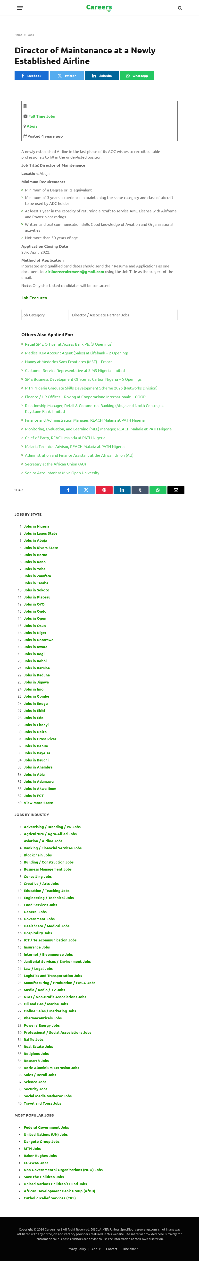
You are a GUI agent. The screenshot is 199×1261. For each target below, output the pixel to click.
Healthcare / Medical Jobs (46, 925)
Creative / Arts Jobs (41, 883)
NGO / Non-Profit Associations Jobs (55, 996)
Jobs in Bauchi (36, 760)
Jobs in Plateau (37, 597)
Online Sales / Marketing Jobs (50, 1010)
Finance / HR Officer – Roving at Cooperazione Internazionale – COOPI (86, 396)
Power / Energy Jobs (42, 1025)
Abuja (32, 126)
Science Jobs (35, 1081)
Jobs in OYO (34, 604)
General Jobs (35, 911)
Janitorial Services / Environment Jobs (57, 961)
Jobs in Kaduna (37, 675)
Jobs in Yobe (35, 568)
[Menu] (20, 7)
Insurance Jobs (37, 947)
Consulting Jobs (38, 876)
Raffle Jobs (33, 1039)
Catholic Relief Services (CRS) (50, 1197)
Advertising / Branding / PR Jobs (52, 826)
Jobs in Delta (35, 731)
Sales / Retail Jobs (40, 1074)
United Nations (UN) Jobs (46, 1134)
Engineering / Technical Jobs (49, 897)
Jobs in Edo (33, 717)
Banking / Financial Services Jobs (53, 847)
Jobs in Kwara (35, 646)
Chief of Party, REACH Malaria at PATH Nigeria (65, 437)
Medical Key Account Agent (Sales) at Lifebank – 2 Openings (77, 352)
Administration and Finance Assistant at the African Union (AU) (79, 455)
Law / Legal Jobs (38, 968)
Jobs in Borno (35, 554)
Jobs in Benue (36, 745)
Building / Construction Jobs (49, 862)
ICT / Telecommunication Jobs (50, 940)
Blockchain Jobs (38, 855)
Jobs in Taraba (36, 582)
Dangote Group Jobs (41, 1141)
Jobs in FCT (34, 795)
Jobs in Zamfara (37, 575)
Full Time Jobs (41, 116)
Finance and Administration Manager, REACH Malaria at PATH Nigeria (85, 419)
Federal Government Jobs (47, 1127)
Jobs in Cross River (40, 738)
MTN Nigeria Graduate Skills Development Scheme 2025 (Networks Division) (91, 387)
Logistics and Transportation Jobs (53, 975)
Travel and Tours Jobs (42, 1103)
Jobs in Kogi (34, 653)
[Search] (179, 7)
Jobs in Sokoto (36, 590)
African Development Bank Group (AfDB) (59, 1190)
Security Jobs (35, 1088)
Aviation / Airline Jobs (43, 840)
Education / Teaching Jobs (46, 890)
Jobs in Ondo (35, 611)
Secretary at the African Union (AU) (55, 463)
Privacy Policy (76, 1249)
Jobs (31, 35)
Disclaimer (130, 1249)
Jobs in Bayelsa (37, 752)
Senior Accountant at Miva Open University (62, 472)
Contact (111, 1249)
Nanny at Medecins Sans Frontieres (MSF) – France (69, 361)
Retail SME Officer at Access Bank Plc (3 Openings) (69, 343)
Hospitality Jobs (38, 932)
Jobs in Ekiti (34, 710)
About (95, 1249)
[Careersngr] (99, 8)
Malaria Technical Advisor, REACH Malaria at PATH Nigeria (74, 446)
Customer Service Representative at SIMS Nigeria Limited (75, 370)
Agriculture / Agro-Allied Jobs (50, 833)
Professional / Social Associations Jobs (57, 1032)
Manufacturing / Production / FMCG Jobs (59, 982)
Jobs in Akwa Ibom (40, 788)
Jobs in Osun (35, 625)
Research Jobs (36, 1060)
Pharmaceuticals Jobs (43, 1017)
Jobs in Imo (33, 689)
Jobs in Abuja (35, 540)
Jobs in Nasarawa (38, 639)
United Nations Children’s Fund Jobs (55, 1183)
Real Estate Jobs (38, 1046)
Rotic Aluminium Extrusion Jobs (51, 1067)
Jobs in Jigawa (36, 682)
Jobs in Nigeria (37, 526)
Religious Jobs (36, 1053)
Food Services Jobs (40, 904)
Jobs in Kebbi (35, 660)
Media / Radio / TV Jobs (44, 989)
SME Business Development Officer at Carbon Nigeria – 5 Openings (83, 379)
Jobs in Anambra (38, 767)
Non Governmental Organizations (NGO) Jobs (63, 1169)
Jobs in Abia (34, 774)
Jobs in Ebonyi (36, 724)
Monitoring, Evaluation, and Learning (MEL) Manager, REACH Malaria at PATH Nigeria (98, 428)
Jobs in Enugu (36, 703)
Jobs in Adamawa (39, 781)
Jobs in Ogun (35, 618)
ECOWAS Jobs (36, 1162)
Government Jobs (39, 918)
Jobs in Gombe (36, 696)
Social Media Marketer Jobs (48, 1095)
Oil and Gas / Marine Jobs (46, 1003)
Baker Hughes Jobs (41, 1155)
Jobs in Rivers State (41, 547)
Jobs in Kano (35, 561)
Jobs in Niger (35, 632)
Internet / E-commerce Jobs (48, 954)
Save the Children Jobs (44, 1176)
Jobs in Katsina (37, 667)
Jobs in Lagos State (41, 533)
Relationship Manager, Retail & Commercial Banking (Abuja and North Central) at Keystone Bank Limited (94, 408)
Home (18, 35)
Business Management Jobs (48, 869)
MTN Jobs (32, 1148)
